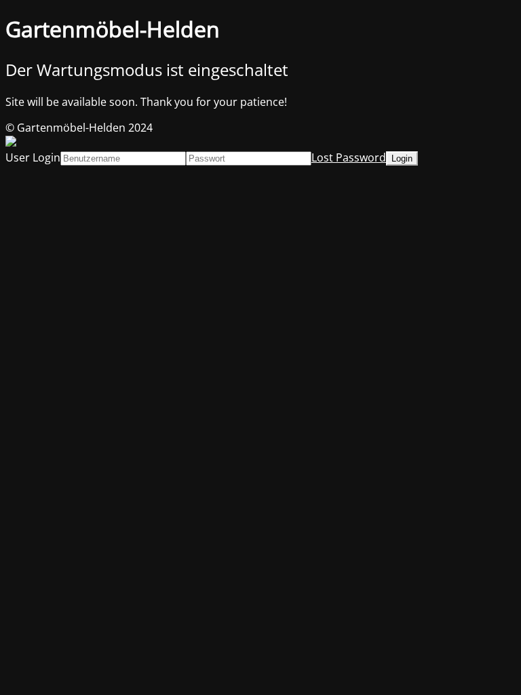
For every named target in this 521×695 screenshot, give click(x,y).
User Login (32, 157)
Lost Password (348, 157)
